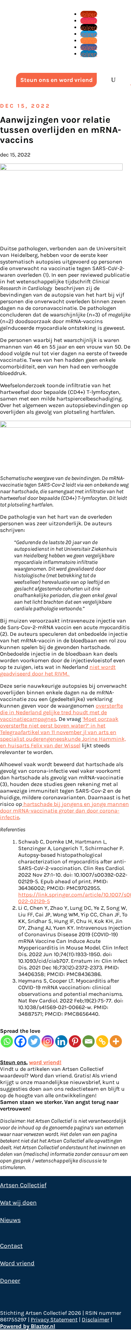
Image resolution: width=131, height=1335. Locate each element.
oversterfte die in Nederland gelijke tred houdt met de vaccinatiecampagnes (61, 712)
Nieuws (10, 1220)
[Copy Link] (102, 1041)
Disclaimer (95, 1319)
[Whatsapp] (7, 1041)
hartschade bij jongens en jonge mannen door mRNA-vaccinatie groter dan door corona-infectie (64, 811)
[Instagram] (48, 1041)
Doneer (10, 1280)
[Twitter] (34, 1041)
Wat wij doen (18, 1202)
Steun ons (13, 1062)
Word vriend (17, 1263)
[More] (116, 1041)
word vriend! (45, 1062)
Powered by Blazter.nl (27, 1326)
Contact (11, 1246)
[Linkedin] (61, 1041)
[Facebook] (20, 1041)
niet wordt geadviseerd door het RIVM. (58, 670)
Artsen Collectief (23, 1185)
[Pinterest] (75, 1041)
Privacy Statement (54, 1319)
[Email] (88, 1041)
